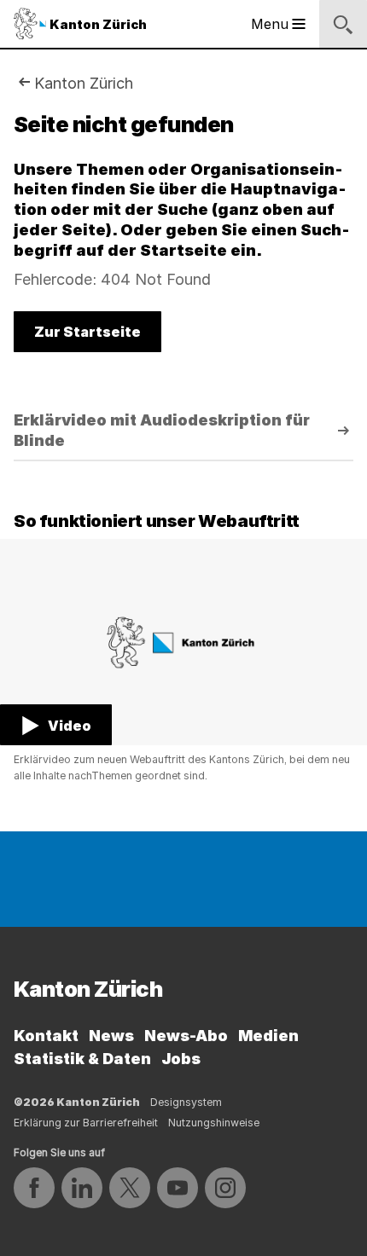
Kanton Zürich (83, 83)
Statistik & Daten (82, 1059)
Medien (268, 1036)
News (111, 1036)
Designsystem (186, 1102)
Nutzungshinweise (213, 1122)
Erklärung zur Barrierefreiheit (86, 1122)
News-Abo (186, 1036)
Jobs (181, 1059)
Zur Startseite (87, 331)
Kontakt (46, 1036)
